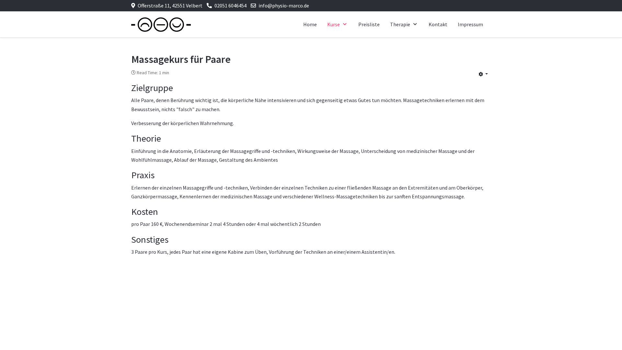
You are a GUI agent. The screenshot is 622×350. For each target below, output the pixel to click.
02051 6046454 (230, 5)
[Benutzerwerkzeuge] (483, 73)
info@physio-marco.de (284, 5)
